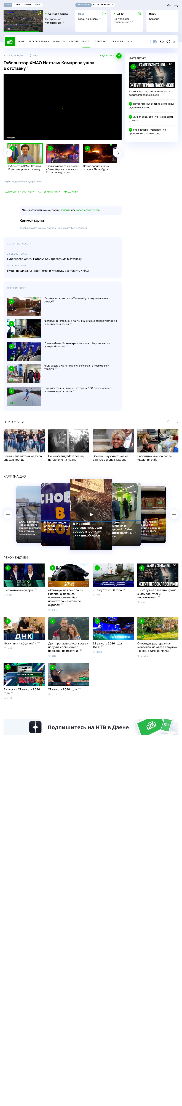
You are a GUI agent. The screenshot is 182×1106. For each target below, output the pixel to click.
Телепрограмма (39, 41)
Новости (59, 41)
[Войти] (168, 41)
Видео (86, 41)
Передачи (101, 41)
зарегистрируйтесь (88, 210)
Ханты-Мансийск (49, 192)
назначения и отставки (19, 192)
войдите (65, 210)
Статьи (73, 41)
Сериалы (117, 41)
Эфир (21, 41)
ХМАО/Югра (71, 192)
